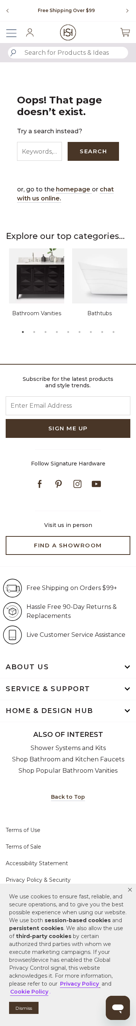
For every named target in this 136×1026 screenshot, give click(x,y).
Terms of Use (23, 830)
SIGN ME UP (68, 428)
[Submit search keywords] (13, 52)
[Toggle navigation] (15, 32)
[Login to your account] (30, 32)
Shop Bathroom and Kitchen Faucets (68, 759)
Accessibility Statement (37, 863)
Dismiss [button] (23, 1008)
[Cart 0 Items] (125, 32)
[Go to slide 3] (45, 332)
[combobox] (68, 53)
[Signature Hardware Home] (68, 32)
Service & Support (48, 689)
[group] (66, 10)
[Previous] (7, 10)
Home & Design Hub (49, 711)
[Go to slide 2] (34, 332)
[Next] (124, 10)
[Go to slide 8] (102, 332)
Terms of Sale (23, 846)
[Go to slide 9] (113, 332)
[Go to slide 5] (68, 332)
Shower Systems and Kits (68, 748)
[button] (129, 889)
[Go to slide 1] (22, 332)
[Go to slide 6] (79, 332)
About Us (27, 667)
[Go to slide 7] (90, 332)
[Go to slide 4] (56, 332)
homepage (74, 189)
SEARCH (93, 151)
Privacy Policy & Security (38, 880)
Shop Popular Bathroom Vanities (68, 770)
